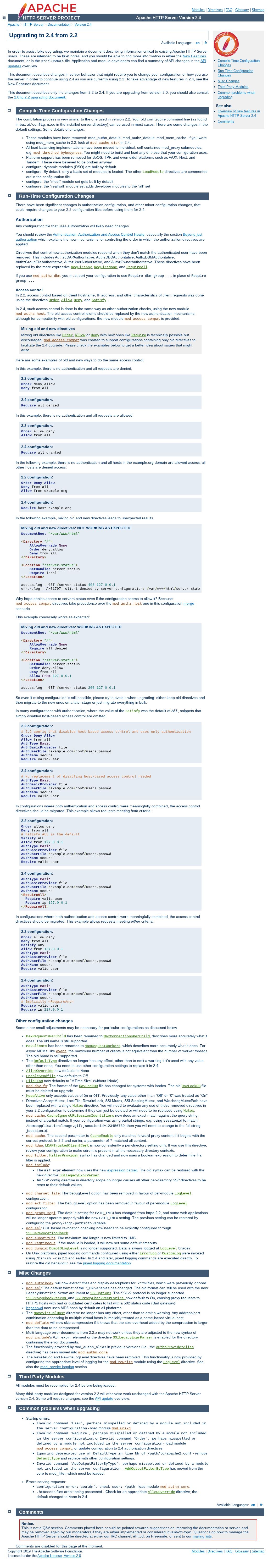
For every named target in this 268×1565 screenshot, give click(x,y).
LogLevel (183, 1193)
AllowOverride (39, 1071)
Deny (78, 300)
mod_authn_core (93, 1352)
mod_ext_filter (40, 1203)
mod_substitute (40, 1238)
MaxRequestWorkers (102, 1046)
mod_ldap (34, 1145)
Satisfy (99, 300)
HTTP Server (33, 24)
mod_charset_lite (43, 1193)
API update (104, 1398)
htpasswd (34, 1308)
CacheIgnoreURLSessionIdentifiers (80, 1116)
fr (206, 43)
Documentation (59, 24)
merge (188, 603)
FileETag (34, 1081)
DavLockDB (88, 1086)
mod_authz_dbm (46, 276)
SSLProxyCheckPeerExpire (100, 1298)
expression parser (122, 1170)
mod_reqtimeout (40, 1243)
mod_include (37, 1165)
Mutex (77, 1106)
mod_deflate (37, 1323)
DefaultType (45, 1061)
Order (54, 300)
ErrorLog (148, 1253)
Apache (13, 24)
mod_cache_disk (105, 143)
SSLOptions (100, 1293)
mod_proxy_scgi (40, 1213)
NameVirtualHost (49, 1313)
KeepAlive (35, 1096)
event (61, 1051)
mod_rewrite (121, 1362)
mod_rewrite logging (57, 1367)
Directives (215, 10)
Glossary (242, 10)
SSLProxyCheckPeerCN (47, 1298)
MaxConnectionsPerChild (127, 1036)
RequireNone (105, 267)
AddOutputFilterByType (147, 1469)
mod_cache (35, 1116)
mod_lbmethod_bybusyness (58, 153)
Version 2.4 (83, 24)
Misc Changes (228, 81)
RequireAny (81, 267)
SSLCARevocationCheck (47, 1233)
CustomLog (171, 1253)
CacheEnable (101, 1136)
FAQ (229, 10)
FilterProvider (64, 1155)
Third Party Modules (233, 87)
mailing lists (202, 1536)
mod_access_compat (142, 319)
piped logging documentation (107, 1263)
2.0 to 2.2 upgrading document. (40, 97)
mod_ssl (33, 1228)
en (198, 43)
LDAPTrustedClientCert (67, 1145)
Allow (66, 300)
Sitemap (258, 10)
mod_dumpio (36, 1248)
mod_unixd (121, 1428)
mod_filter (36, 1155)
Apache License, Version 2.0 (59, 1556)
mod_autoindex (39, 1283)
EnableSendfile (40, 1076)
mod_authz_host (30, 314)
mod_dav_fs (36, 1086)
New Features (194, 56)
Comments (226, 121)
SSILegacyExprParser (79, 1175)
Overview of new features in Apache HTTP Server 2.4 (239, 113)
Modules (198, 10)
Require (138, 335)
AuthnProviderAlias (175, 1347)
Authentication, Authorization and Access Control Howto (98, 234)
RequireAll (136, 267)
